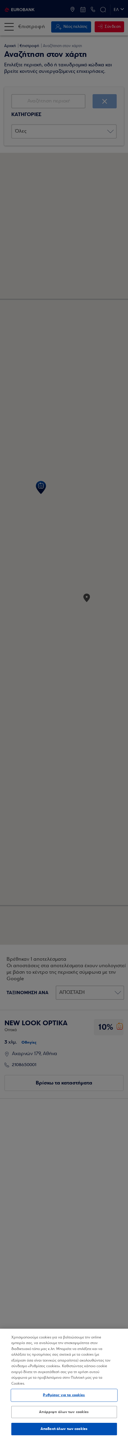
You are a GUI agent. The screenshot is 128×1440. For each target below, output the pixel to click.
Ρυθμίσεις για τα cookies (64, 1395)
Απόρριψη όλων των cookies (64, 1412)
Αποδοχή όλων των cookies (64, 1428)
